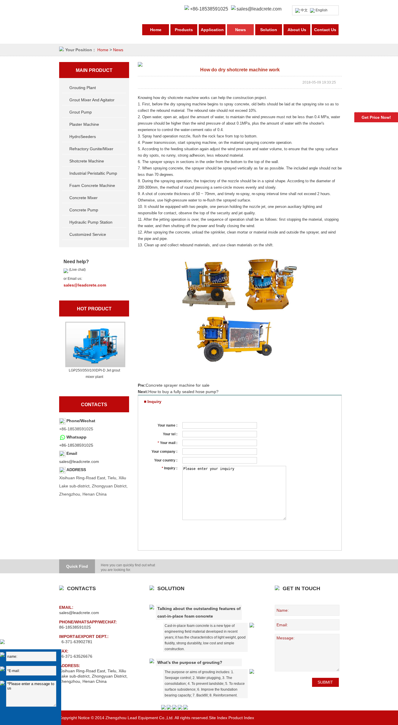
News (240, 29)
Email (71, 453)
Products (184, 29)
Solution (268, 29)
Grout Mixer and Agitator (92, 100)
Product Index (241, 717)
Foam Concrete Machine (92, 185)
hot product (94, 308)
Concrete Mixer (83, 197)
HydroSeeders (82, 136)
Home (155, 29)
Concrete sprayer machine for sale (177, 385)
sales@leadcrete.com (259, 8)
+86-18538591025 (76, 445)
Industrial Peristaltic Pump (93, 173)
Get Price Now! (376, 117)
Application (212, 29)
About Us (297, 29)
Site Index (218, 717)
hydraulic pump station (90, 222)
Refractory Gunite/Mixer (91, 148)
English (321, 10)
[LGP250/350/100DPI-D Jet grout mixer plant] (94, 344)
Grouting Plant (82, 87)
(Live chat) (77, 270)
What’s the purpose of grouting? (189, 662)
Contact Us (325, 29)
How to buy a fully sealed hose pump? (183, 391)
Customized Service (87, 234)
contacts (94, 404)
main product (94, 70)
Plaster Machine (84, 124)
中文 (304, 10)
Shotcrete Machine (86, 161)
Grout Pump (80, 112)
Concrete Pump (83, 210)
